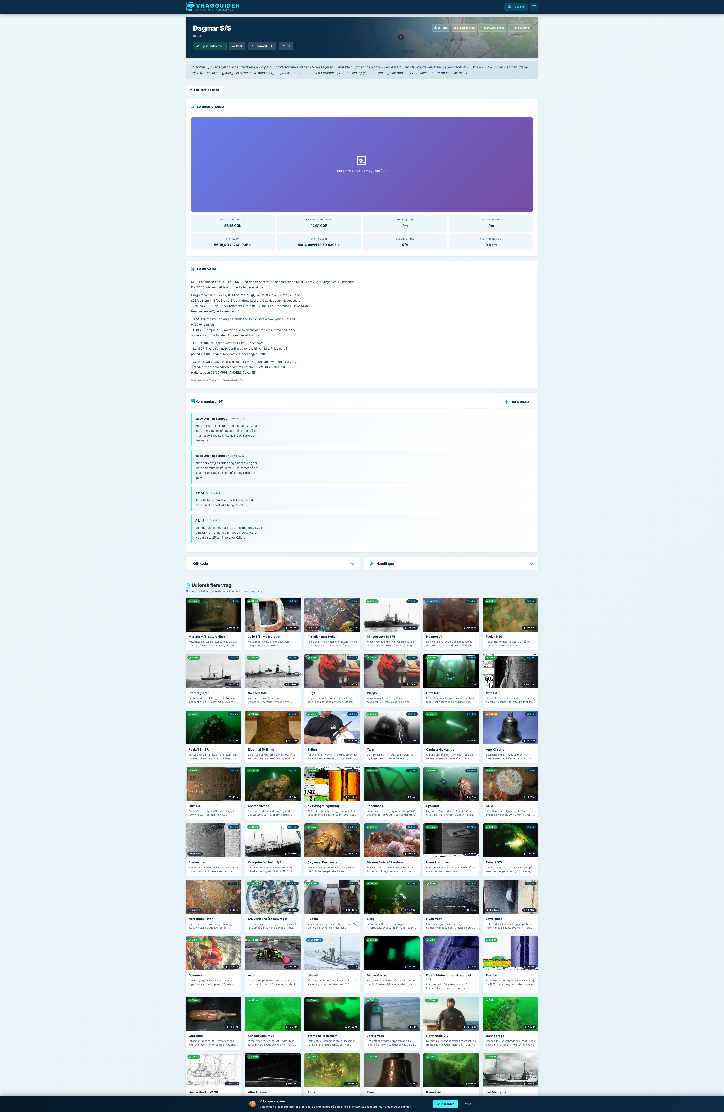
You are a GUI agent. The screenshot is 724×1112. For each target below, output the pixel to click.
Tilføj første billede (206, 89)
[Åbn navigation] (534, 7)
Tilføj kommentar (520, 401)
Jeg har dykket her (211, 46)
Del (288, 46)
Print (239, 46)
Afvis (468, 1103)
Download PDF (264, 46)
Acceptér (447, 1103)
